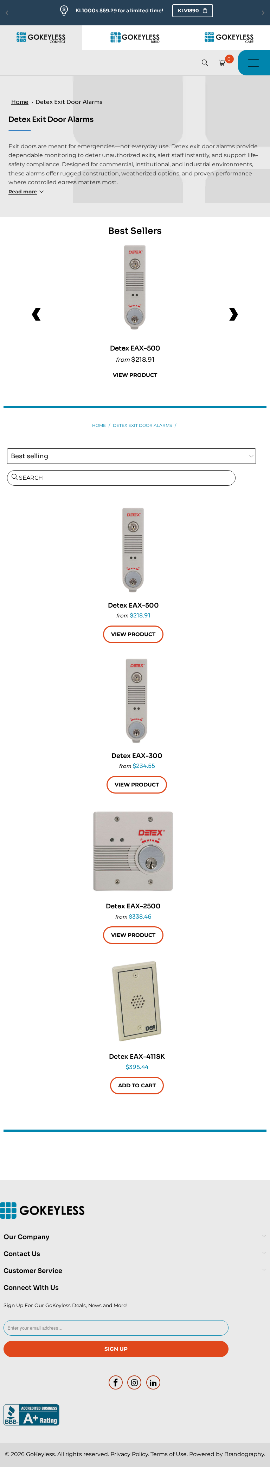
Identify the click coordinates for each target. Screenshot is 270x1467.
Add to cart (137, 1085)
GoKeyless (40, 1454)
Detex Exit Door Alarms (69, 102)
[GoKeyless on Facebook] (115, 1382)
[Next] (233, 314)
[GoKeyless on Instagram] (134, 1382)
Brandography (244, 1454)
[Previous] (36, 314)
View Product (135, 375)
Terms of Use (168, 1454)
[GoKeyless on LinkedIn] (153, 1382)
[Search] (205, 63)
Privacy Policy (129, 1454)
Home (19, 102)
